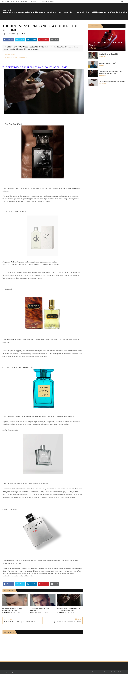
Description (7, 10)
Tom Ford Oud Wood (13, 124)
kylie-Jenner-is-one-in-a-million (16, 57)
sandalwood (67, 188)
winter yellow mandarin (33, 416)
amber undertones (69, 416)
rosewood (59, 188)
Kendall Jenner (10, 54)
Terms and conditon (111, 671)
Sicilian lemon (20, 416)
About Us (100, 671)
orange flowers (47, 416)
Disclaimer (33, 1)
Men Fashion (23, 34)
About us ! (23, 1)
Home (93, 671)
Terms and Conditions (47, 1)
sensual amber (76, 188)
